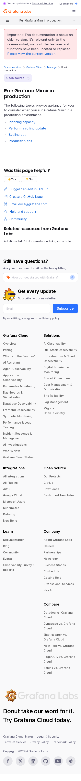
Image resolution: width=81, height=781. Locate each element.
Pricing (8, 350)
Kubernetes (11, 508)
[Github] (45, 761)
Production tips (20, 141)
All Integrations (14, 476)
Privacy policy (50, 318)
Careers (49, 546)
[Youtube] (58, 761)
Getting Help (52, 577)
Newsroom (51, 558)
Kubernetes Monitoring (19, 386)
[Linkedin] (33, 761)
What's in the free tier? (19, 356)
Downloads (51, 489)
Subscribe (65, 308)
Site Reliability (54, 395)
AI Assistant (11, 362)
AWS (6, 489)
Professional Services (59, 584)
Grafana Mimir (34, 67)
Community (11, 552)
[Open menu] (74, 12)
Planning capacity (22, 122)
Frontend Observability (19, 410)
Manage (51, 67)
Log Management (56, 402)
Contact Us (51, 571)
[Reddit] (70, 761)
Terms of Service (42, 3)
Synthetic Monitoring (17, 416)
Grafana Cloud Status (18, 457)
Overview (9, 343)
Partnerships (52, 552)
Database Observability (19, 403)
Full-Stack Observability (60, 350)
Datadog (9, 514)
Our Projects (52, 476)
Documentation (12, 67)
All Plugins (10, 482)
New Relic (10, 520)
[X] (20, 761)
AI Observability (55, 343)
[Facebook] (8, 761)
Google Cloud (12, 495)
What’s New (11, 451)
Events (8, 558)
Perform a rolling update (27, 128)
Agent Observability (17, 368)
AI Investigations (15, 444)
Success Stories (55, 565)
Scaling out (17, 135)
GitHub (48, 482)
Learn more (67, 3)
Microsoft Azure (14, 501)
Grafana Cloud (33, 720)
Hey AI (48, 590)
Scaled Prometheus (57, 378)
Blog (6, 546)
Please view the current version (31, 54)
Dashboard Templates (59, 495)
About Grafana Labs (58, 539)
